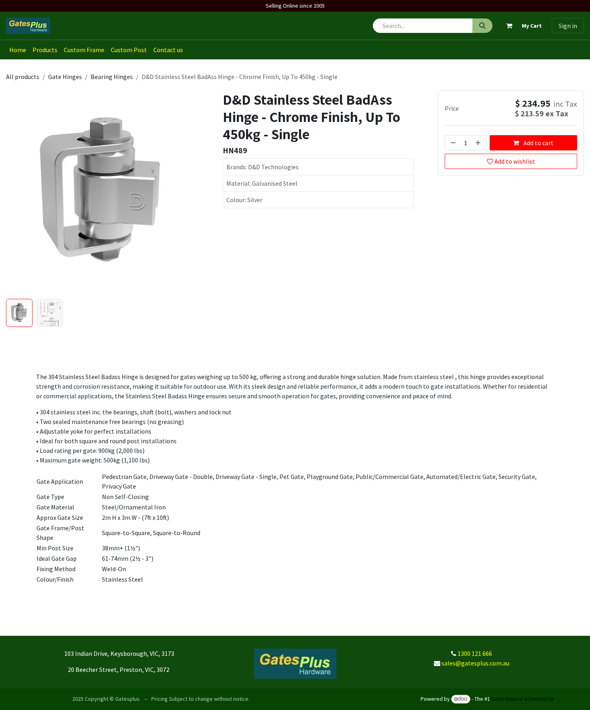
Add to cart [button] (537, 143)
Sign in (568, 26)
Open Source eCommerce (522, 698)
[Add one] (479, 143)
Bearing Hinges (112, 77)
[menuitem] (17, 50)
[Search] (482, 25)
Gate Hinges (65, 77)
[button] (15, 193)
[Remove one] (452, 143)
